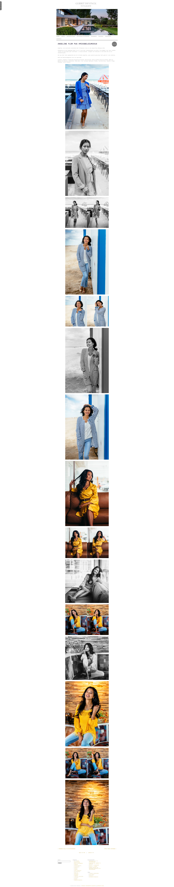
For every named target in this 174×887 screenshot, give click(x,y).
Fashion (75, 869)
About (63, 36)
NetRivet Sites (100, 885)
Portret (100, 36)
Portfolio (108, 36)
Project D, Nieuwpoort (94, 865)
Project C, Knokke (93, 866)
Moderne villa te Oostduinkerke (66, 848)
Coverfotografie (77, 865)
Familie (75, 868)
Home (58, 36)
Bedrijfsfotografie (78, 863)
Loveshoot (76, 877)
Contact (58, 38)
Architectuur (71, 36)
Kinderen (76, 875)
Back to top (82, 852)
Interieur (94, 36)
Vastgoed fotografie (83, 36)
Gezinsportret (77, 871)
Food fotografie (77, 870)
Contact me (91, 852)
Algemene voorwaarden (94, 873)
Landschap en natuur (78, 876)
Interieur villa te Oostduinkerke (93, 861)
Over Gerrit (91, 874)
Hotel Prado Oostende (110, 848)
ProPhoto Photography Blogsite (88, 885)
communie (76, 864)
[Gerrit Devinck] (87, 8)
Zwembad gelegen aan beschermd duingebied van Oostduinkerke (94, 868)
